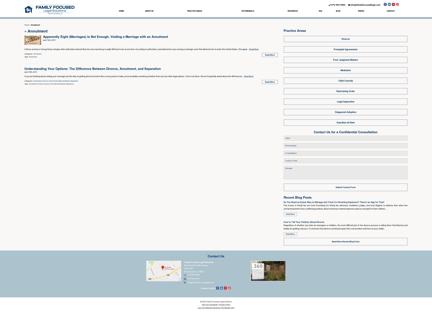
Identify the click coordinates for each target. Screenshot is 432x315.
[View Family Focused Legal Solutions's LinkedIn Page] (389, 5)
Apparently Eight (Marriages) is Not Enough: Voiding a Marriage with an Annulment (105, 36)
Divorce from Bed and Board (59, 81)
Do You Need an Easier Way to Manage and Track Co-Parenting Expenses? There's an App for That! (334, 202)
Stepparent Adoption (345, 112)
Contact (391, 11)
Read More (254, 49)
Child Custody (345, 80)
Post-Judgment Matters (345, 60)
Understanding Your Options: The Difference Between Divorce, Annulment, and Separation (92, 68)
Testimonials (247, 11)
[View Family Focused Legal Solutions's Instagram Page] (397, 5)
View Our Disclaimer (210, 305)
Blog (338, 11)
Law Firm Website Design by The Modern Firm (216, 308)
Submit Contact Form (346, 187)
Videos (361, 11)
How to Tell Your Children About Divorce (304, 222)
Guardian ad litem (346, 122)
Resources (293, 11)
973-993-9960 (338, 5)
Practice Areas (194, 11)
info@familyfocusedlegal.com (365, 5)
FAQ (320, 11)
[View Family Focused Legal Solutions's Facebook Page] (385, 5)
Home (121, 11)
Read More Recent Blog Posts (345, 241)
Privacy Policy (224, 305)
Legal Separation (345, 101)
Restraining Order (345, 91)
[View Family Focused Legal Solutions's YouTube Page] (393, 5)
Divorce (45, 81)
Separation (74, 81)
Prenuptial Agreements (346, 49)
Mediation (346, 70)
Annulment (37, 54)
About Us (149, 11)
